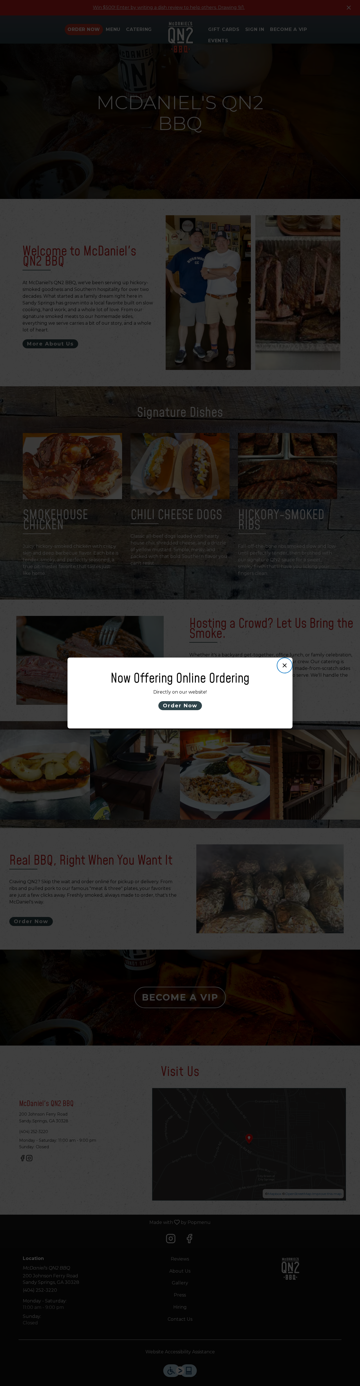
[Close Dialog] (284, 665)
